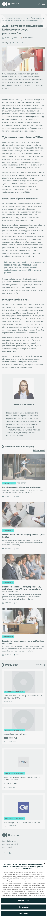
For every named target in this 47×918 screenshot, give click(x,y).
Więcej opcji (23, 913)
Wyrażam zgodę (23, 901)
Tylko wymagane (23, 907)
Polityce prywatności (39, 895)
